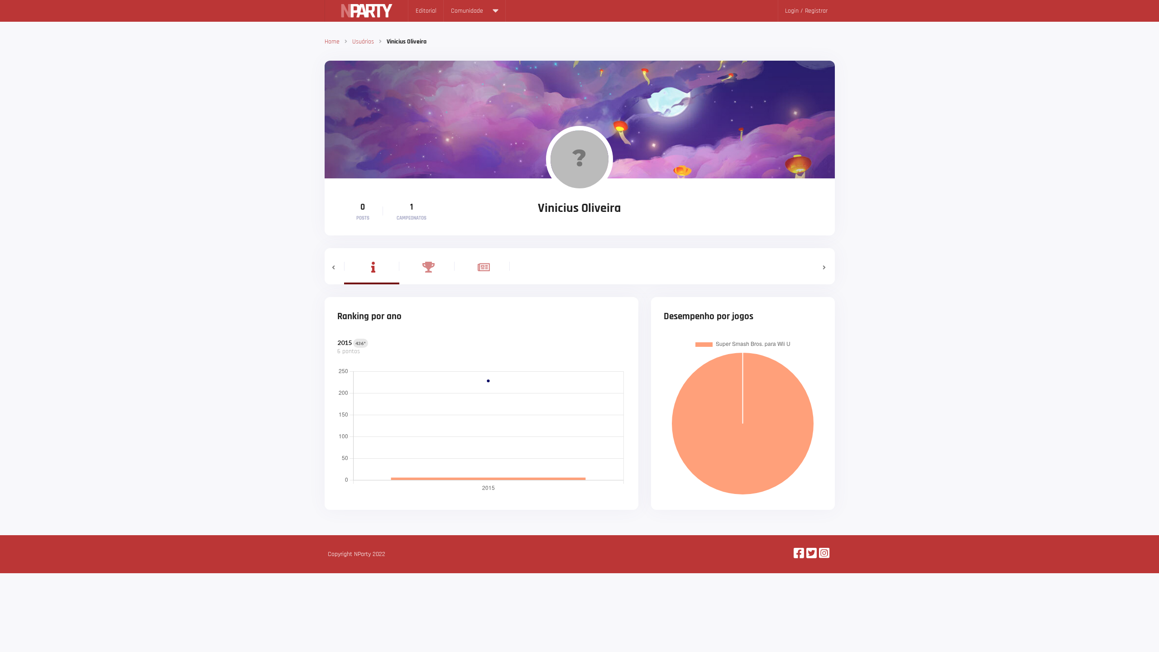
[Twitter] (811, 554)
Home (332, 41)
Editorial (426, 11)
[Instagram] (824, 554)
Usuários (363, 41)
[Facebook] (799, 554)
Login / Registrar (806, 11)
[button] (334, 266)
